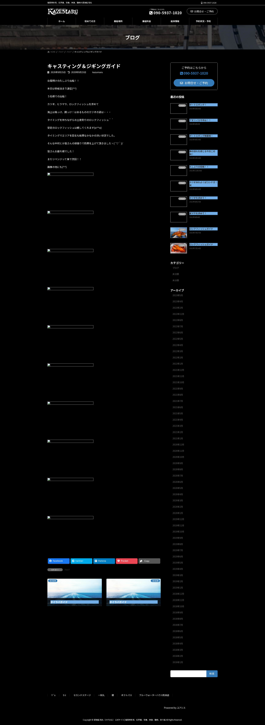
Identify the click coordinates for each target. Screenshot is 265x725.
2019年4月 (178, 568)
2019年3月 (178, 575)
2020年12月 (178, 444)
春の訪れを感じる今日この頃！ (202, 153)
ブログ (67, 569)
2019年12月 (178, 519)
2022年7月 (178, 326)
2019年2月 (178, 581)
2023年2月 (178, 307)
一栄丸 (101, 695)
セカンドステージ (82, 695)
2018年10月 (178, 606)
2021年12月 (178, 369)
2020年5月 (178, 488)
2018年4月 (178, 643)
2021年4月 (178, 419)
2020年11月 (178, 450)
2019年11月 (178, 525)
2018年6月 (178, 631)
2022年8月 (178, 320)
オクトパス (126, 695)
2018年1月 (178, 662)
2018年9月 (178, 612)
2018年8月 (178, 618)
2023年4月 (178, 301)
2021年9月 (178, 388)
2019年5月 (178, 562)
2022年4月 (178, 345)
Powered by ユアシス (174, 707)
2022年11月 (178, 313)
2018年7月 (178, 624)
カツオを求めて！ (198, 197)
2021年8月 (178, 394)
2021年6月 (178, 407)
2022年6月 (178, 332)
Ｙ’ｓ (53, 695)
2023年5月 (178, 295)
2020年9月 (178, 463)
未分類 (176, 273)
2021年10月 (178, 382)
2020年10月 (178, 456)
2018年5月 (178, 637)
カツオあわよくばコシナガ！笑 (203, 184)
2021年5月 (178, 413)
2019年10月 (178, 531)
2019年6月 (178, 556)
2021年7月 (178, 400)
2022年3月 (178, 351)
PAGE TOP (256, 700)
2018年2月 (178, 655)
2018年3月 (178, 649)
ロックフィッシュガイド (201, 228)
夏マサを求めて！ (198, 213)
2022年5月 (178, 338)
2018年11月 (178, 600)
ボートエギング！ (198, 104)
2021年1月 (178, 438)
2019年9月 (178, 537)
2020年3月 (178, 500)
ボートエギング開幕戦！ (201, 135)
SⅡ (64, 695)
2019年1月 (178, 587)
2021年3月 (178, 425)
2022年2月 (178, 357)
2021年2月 (178, 432)
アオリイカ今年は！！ (200, 120)
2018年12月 (178, 593)
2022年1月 (178, 363)
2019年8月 (178, 544)
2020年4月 (178, 494)
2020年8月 (178, 469)
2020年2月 (178, 506)
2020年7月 (178, 475)
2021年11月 (178, 376)
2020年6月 (178, 481)
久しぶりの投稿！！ (199, 166)
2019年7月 (178, 550)
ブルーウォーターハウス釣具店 (154, 695)
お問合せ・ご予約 (204, 11)
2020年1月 (178, 512)
